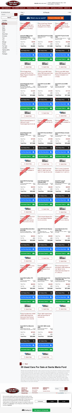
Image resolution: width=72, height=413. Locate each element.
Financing (24, 393)
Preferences (40, 401)
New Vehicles (35, 390)
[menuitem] (9, 22)
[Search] (15, 14)
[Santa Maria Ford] (13, 3)
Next (26, 364)
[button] (6, 8)
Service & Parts (46, 388)
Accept (63, 401)
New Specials (35, 392)
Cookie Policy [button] (11, 403)
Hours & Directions (24, 390)
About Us (24, 388)
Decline (52, 401)
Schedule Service (46, 391)
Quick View (29, 67)
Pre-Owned (34, 391)
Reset (9, 17)
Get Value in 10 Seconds (41, 410)
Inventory (35, 388)
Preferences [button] (9, 405)
